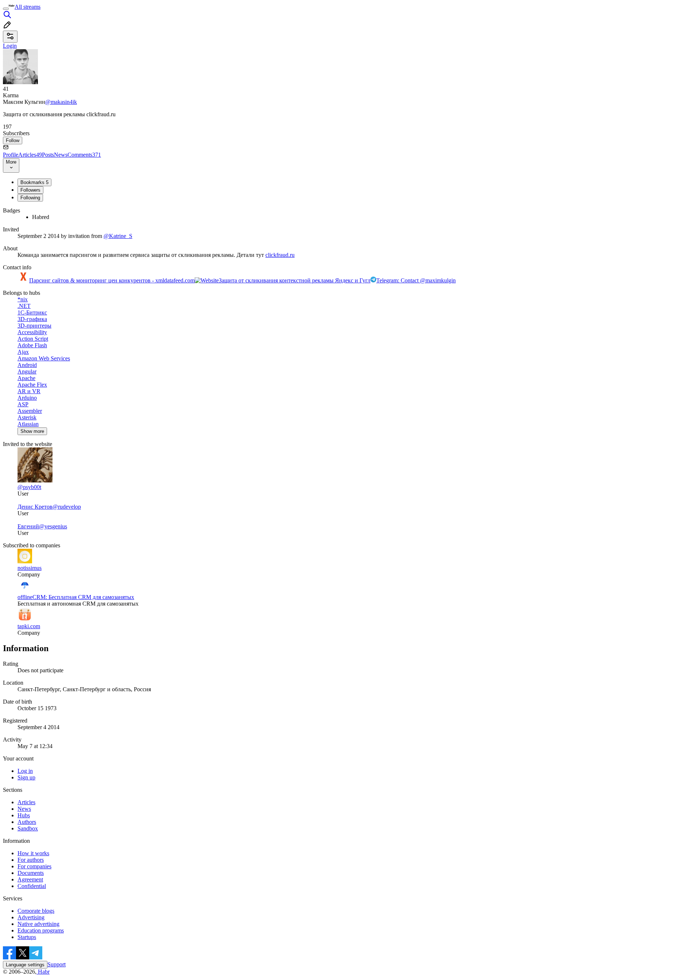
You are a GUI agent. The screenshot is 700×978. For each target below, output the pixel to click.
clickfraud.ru (280, 255)
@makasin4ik (61, 102)
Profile (10, 155)
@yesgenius (53, 526)
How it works (33, 853)
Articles (30, 155)
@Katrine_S (118, 236)
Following (30, 197)
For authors (31, 860)
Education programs (41, 930)
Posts (48, 155)
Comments (84, 155)
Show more (32, 431)
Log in (25, 771)
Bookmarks (34, 182)
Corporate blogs (36, 911)
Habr (43, 972)
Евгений (28, 526)
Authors (27, 822)
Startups (27, 937)
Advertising (31, 917)
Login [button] (10, 46)
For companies (34, 866)
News (60, 155)
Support (56, 964)
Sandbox (28, 828)
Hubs (24, 815)
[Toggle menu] (6, 9)
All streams (27, 7)
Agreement (30, 879)
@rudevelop (66, 507)
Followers (30, 190)
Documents (31, 873)
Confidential (32, 886)
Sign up (26, 777)
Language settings (25, 964)
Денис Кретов (35, 507)
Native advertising (38, 924)
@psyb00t (29, 487)
